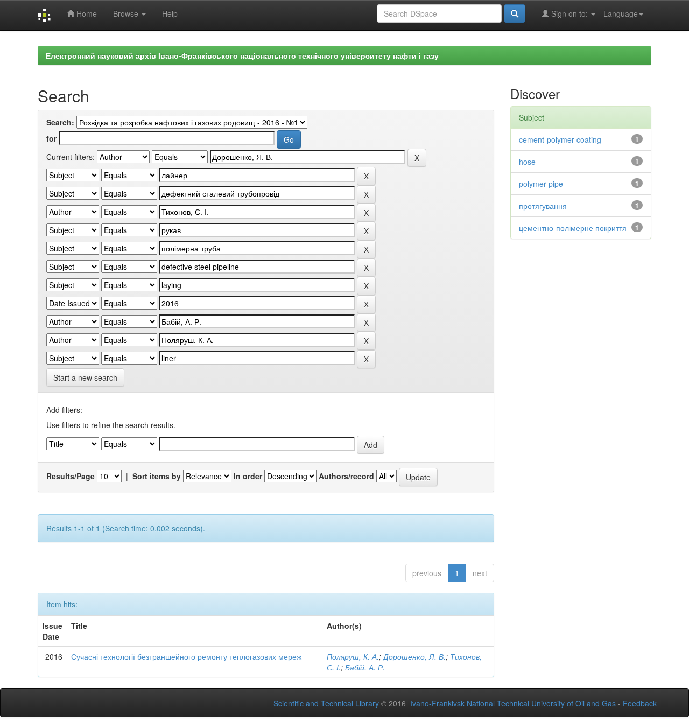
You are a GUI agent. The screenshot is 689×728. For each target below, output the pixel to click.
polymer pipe (541, 183)
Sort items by (156, 476)
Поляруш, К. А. (353, 656)
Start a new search (85, 377)
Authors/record (346, 476)
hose (527, 161)
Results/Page (70, 476)
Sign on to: (569, 13)
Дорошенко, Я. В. (414, 656)
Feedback (640, 703)
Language (620, 13)
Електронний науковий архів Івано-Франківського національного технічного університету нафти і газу (242, 55)
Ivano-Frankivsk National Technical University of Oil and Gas (513, 703)
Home (85, 13)
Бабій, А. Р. (365, 667)
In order (248, 476)
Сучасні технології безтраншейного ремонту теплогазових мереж (186, 656)
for (51, 138)
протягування (543, 205)
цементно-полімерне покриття (573, 227)
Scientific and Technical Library (326, 703)
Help (170, 13)
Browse (126, 13)
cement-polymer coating (560, 139)
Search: (60, 122)
